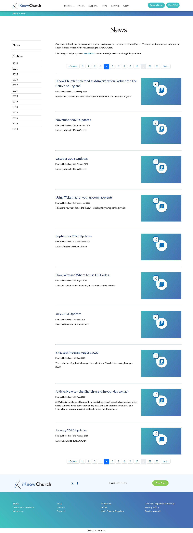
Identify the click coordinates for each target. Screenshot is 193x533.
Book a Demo (156, 5)
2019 (15, 101)
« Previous (73, 66)
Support (92, 5)
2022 (15, 85)
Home (15, 13)
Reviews (115, 5)
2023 (15, 79)
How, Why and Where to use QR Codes (82, 275)
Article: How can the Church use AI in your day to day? (92, 391)
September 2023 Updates (74, 236)
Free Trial (173, 5)
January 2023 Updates (71, 430)
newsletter (89, 53)
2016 (15, 118)
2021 (15, 90)
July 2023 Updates (69, 314)
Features (68, 5)
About (126, 5)
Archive (18, 56)
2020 (15, 96)
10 (137, 66)
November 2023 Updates (73, 120)
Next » (165, 66)
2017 (15, 112)
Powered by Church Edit (96, 531)
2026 (15, 63)
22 (150, 66)
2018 (15, 107)
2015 (15, 123)
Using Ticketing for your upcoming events (84, 197)
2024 (15, 74)
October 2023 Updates (72, 158)
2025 (15, 68)
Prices (81, 5)
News (104, 5)
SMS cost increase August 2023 (77, 352)
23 (157, 66)
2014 (15, 129)
